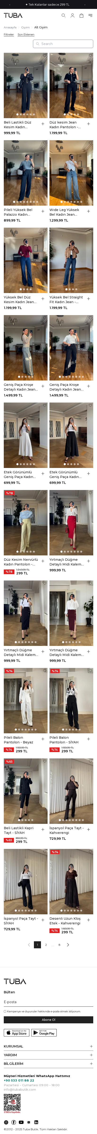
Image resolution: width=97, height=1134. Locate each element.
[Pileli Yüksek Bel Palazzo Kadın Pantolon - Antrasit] (26, 173)
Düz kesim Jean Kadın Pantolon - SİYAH (63, 124)
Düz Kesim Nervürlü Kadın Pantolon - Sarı (21, 562)
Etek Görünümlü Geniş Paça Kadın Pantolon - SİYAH (64, 474)
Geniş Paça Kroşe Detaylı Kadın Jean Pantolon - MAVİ (19, 387)
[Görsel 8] (37, 202)
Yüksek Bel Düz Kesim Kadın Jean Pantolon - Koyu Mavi (19, 299)
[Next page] (68, 944)
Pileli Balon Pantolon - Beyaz (18, 739)
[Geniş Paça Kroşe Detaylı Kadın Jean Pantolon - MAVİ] (26, 348)
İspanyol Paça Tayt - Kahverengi (66, 830)
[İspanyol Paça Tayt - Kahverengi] (71, 791)
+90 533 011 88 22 (19, 1080)
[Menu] (90, 15)
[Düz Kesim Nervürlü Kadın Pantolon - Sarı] (26, 522)
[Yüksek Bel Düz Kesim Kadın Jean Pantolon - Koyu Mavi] (26, 260)
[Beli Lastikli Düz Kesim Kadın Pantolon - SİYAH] (26, 85)
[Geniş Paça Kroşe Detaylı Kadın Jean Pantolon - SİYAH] (71, 348)
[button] (48, 1046)
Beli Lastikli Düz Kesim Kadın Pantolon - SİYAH (18, 124)
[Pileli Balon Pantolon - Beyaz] (26, 700)
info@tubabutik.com (20, 1089)
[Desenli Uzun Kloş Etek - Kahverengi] (71, 881)
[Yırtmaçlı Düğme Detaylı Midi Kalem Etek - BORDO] (71, 613)
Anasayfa (10, 27)
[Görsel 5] (31, 114)
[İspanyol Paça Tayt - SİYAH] (26, 881)
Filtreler (9, 34)
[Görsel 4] (27, 114)
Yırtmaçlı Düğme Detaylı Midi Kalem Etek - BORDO (65, 652)
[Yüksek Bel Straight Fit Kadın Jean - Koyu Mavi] (71, 260)
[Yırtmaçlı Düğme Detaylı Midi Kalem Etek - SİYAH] (26, 613)
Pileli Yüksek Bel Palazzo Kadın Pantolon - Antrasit (20, 212)
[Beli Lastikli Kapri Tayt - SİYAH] (26, 791)
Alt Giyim (41, 27)
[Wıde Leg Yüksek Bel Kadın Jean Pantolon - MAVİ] (71, 173)
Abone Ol (48, 1019)
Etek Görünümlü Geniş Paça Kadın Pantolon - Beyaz (18, 474)
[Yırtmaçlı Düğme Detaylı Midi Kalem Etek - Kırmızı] (71, 522)
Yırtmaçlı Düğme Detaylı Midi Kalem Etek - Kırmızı (65, 562)
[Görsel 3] (24, 114)
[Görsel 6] (34, 114)
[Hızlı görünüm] (43, 123)
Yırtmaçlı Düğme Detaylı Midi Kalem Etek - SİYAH (20, 652)
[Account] (72, 15)
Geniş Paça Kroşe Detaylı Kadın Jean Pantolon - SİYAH (65, 387)
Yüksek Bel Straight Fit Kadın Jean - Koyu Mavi (66, 299)
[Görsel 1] (17, 114)
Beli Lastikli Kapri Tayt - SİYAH (18, 830)
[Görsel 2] (21, 114)
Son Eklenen (26, 34)
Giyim (25, 27)
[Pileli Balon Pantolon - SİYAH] (71, 700)
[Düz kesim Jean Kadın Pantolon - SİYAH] (71, 85)
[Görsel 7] (34, 202)
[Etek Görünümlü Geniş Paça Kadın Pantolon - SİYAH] (71, 435)
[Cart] (81, 15)
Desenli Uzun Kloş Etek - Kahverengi (65, 920)
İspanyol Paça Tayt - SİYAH (21, 920)
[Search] (63, 15)
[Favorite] (45, 55)
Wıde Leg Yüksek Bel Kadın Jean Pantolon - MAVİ (64, 212)
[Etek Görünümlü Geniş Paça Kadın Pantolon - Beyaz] (26, 435)
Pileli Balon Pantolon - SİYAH (64, 739)
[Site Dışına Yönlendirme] (6, 1122)
